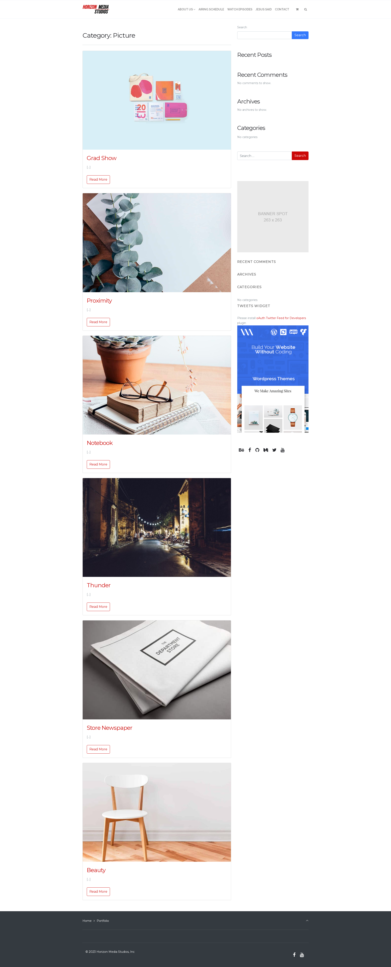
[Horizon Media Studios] (96, 9)
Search (242, 27)
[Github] (257, 450)
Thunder (99, 585)
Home (87, 921)
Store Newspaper (109, 727)
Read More (98, 179)
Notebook (100, 442)
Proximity (99, 300)
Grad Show (101, 158)
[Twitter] (274, 450)
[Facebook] (250, 450)
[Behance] (241, 450)
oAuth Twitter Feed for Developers (281, 318)
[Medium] (266, 450)
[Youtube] (282, 450)
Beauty (96, 870)
